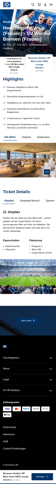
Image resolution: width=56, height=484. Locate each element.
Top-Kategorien (11, 357)
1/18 (47, 172)
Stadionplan (43, 137)
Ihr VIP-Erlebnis (11, 390)
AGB (5, 441)
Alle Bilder (10, 137)
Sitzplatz (26, 137)
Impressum (9, 434)
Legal (6, 379)
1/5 (47, 288)
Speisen (50, 200)
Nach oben (28, 320)
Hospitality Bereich (30, 200)
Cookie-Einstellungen (14, 448)
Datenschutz (9, 427)
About (6, 368)
